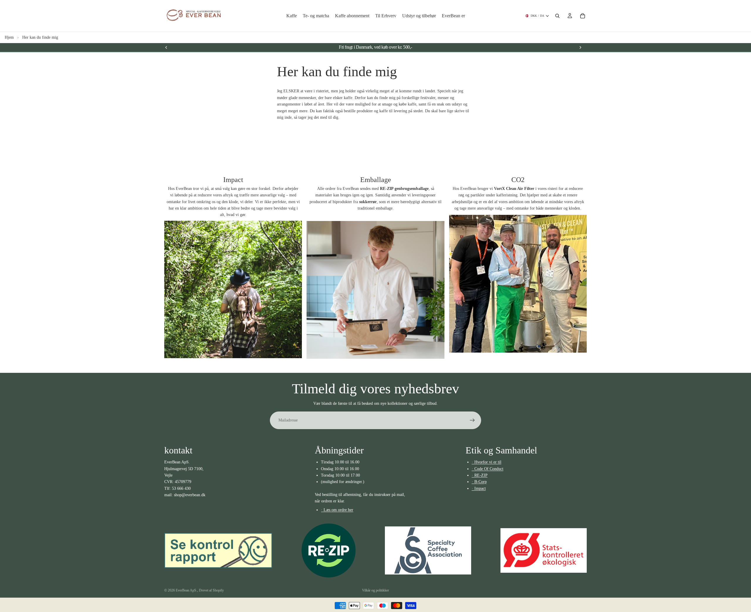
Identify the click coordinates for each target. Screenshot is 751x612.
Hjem (9, 37)
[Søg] (557, 15)
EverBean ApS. (186, 590)
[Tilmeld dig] (472, 420)
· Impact (479, 488)
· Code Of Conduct (487, 469)
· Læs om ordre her (337, 510)
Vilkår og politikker (375, 590)
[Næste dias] (580, 47)
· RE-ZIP (480, 475)
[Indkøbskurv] (582, 15)
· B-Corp (479, 482)
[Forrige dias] (166, 47)
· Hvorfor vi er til (486, 462)
